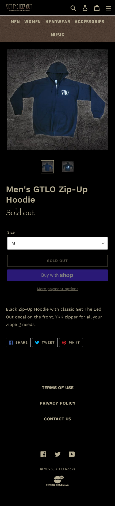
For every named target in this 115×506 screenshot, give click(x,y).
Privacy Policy (58, 403)
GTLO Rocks (65, 469)
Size (11, 232)
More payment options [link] (57, 289)
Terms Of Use (58, 387)
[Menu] (108, 7)
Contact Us (57, 418)
